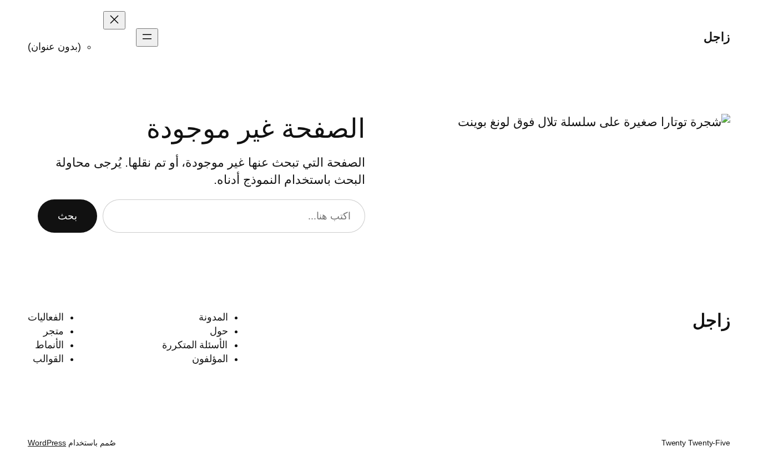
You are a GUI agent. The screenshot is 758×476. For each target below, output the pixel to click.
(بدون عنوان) (54, 46)
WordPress (47, 442)
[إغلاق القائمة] (114, 20)
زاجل (717, 37)
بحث (67, 216)
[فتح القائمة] (147, 37)
